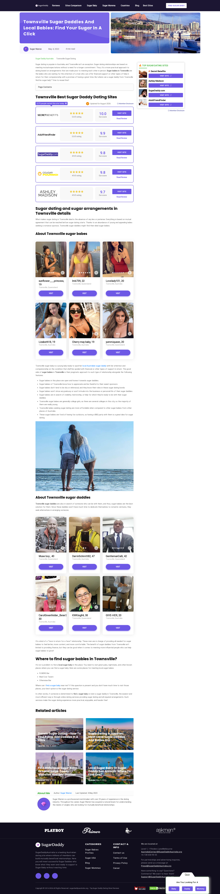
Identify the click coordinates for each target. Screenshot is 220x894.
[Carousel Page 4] (85, 272)
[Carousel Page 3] (53, 272)
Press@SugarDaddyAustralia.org (156, 866)
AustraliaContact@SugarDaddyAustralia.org (161, 852)
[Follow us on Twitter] (47, 876)
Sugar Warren (36, 49)
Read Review (122, 118)
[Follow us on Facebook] (38, 876)
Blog (137, 5)
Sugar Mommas (93, 868)
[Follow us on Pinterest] (55, 876)
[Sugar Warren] (43, 804)
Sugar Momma (108, 5)
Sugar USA (90, 858)
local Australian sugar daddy (94, 366)
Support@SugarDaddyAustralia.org (157, 877)
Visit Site (121, 113)
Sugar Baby (92, 5)
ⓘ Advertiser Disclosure (125, 104)
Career (116, 868)
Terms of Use (120, 858)
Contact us (118, 853)
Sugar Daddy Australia (44, 59)
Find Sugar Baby (176, 6)
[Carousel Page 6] (89, 272)
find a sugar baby (53, 685)
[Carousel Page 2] (51, 272)
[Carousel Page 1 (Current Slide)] (49, 272)
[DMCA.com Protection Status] (159, 888)
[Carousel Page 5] (87, 272)
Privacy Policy (120, 863)
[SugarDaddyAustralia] (42, 6)
